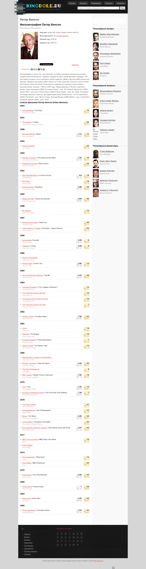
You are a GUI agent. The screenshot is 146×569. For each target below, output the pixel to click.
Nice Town (26, 181)
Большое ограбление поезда (33, 393)
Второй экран (27, 263)
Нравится (75, 65)
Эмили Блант (106, 110)
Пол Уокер (105, 63)
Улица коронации (28, 510)
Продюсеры (28, 546)
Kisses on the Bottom (30, 258)
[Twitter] (34, 69)
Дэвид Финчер (107, 171)
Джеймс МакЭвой (108, 44)
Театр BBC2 (26, 463)
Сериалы (120, 3)
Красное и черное (29, 158)
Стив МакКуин (107, 151)
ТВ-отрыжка (26, 122)
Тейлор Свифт (107, 130)
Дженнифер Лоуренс (110, 91)
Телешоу (108, 3)
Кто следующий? (28, 457)
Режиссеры (96, 3)
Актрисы (83, 3)
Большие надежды (29, 340)
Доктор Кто (26, 498)
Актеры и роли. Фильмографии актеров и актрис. (43, 9)
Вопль (24, 416)
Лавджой (25, 246)
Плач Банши (27, 475)
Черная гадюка (28, 316)
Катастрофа (26, 240)
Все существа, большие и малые (34, 428)
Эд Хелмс (105, 73)
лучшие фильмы (62, 36)
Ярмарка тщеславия (30, 222)
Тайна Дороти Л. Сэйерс (31, 228)
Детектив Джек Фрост (30, 175)
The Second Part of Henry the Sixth (35, 299)
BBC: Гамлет (27, 375)
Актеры (72, 3)
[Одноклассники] (36, 69)
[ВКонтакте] (32, 69)
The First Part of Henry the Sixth (34, 305)
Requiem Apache (28, 146)
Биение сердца (28, 187)
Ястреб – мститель (29, 363)
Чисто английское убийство (32, 275)
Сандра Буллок (107, 120)
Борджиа (25, 334)
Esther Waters (27, 445)
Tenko (24, 328)
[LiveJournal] (41, 69)
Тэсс (24, 387)
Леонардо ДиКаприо (110, 54)
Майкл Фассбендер (109, 34)
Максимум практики (29, 163)
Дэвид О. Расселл (109, 190)
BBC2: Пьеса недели (30, 439)
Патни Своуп (27, 487)
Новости (27, 534)
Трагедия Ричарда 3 (30, 287)
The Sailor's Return (29, 404)
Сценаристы (28, 548)
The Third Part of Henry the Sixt (33, 293)
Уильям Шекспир (28, 410)
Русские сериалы (30, 551)
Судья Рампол (27, 422)
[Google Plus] (44, 69)
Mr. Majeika (26, 211)
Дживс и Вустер (28, 199)
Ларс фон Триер (108, 161)
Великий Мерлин (28, 134)
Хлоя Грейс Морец (109, 101)
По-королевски (27, 110)
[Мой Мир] (39, 69)
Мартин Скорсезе (108, 180)
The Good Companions (30, 369)
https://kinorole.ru (98, 560)
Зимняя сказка (27, 346)
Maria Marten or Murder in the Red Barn (36, 357)
